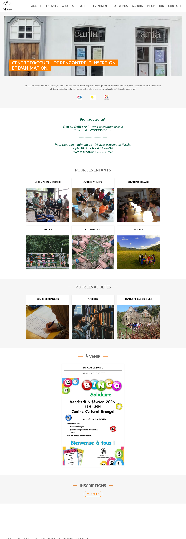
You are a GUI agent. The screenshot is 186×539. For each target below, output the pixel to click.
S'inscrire (93, 494)
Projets (83, 5)
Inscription (155, 5)
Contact (174, 5)
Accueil (36, 5)
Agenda (137, 5)
